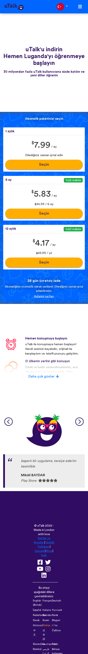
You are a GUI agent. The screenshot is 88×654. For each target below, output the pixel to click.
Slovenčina (39, 644)
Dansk (36, 620)
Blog (49, 551)
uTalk (40, 525)
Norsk (55, 615)
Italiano (47, 610)
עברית (54, 625)
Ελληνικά (38, 625)
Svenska (47, 615)
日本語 (44, 634)
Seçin (44, 164)
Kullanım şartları (44, 296)
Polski (55, 644)
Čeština (56, 630)
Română (37, 649)
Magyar (56, 620)
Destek (39, 551)
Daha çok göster (41, 376)
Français (47, 601)
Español (37, 610)
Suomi (46, 620)
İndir (44, 555)
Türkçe (46, 625)
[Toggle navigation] (80, 7)
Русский (57, 610)
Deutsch (56, 601)
